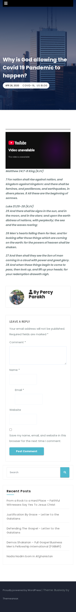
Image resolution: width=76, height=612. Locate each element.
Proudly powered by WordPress (22, 590)
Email (19, 390)
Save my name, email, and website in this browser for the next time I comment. (37, 438)
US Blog (42, 85)
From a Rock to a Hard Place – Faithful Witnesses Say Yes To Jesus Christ (33, 503)
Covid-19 (28, 85)
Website (15, 410)
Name (14, 370)
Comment (17, 342)
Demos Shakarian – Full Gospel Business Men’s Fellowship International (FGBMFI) (34, 544)
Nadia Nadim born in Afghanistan (30, 556)
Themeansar (10, 598)
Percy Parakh (41, 294)
